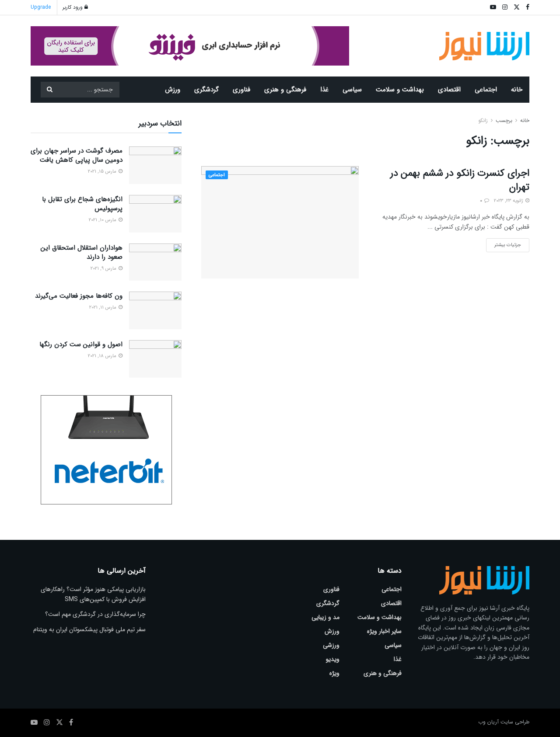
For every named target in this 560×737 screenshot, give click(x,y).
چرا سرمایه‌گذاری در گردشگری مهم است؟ (95, 614)
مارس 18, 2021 (103, 356)
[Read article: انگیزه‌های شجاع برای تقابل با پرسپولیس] (155, 214)
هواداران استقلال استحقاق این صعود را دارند (81, 252)
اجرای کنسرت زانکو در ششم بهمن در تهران (459, 180)
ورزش (172, 89)
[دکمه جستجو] (49, 89)
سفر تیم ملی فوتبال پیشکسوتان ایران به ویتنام (89, 629)
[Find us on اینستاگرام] (47, 722)
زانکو (483, 120)
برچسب (504, 120)
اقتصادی (449, 89)
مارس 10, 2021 (103, 220)
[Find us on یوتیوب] (34, 722)
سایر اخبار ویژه (384, 631)
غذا (324, 89)
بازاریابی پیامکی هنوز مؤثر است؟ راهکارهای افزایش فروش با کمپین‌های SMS (93, 594)
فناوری (241, 89)
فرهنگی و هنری (285, 89)
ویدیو (333, 659)
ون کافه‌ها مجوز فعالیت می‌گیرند (78, 296)
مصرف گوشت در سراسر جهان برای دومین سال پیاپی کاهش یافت (76, 155)
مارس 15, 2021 (103, 171)
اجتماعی (486, 89)
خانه (516, 89)
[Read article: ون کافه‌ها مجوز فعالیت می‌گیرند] (155, 310)
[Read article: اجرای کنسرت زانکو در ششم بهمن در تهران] (280, 222)
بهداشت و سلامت (400, 89)
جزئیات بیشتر (503, 243)
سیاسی (352, 89)
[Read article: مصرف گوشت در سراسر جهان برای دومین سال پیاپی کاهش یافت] (155, 165)
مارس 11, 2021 (103, 307)
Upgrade (41, 7)
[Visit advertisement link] (190, 46)
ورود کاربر (73, 7)
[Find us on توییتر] (59, 722)
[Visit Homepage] (484, 46)
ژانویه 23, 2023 (509, 201)
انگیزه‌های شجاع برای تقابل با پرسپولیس (82, 204)
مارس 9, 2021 (104, 268)
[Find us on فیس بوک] (71, 722)
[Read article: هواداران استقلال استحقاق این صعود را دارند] (155, 262)
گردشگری (206, 89)
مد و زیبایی (326, 617)
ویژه (334, 673)
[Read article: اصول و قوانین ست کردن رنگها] (155, 359)
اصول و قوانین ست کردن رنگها (80, 344)
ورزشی (331, 645)
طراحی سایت (514, 722)
